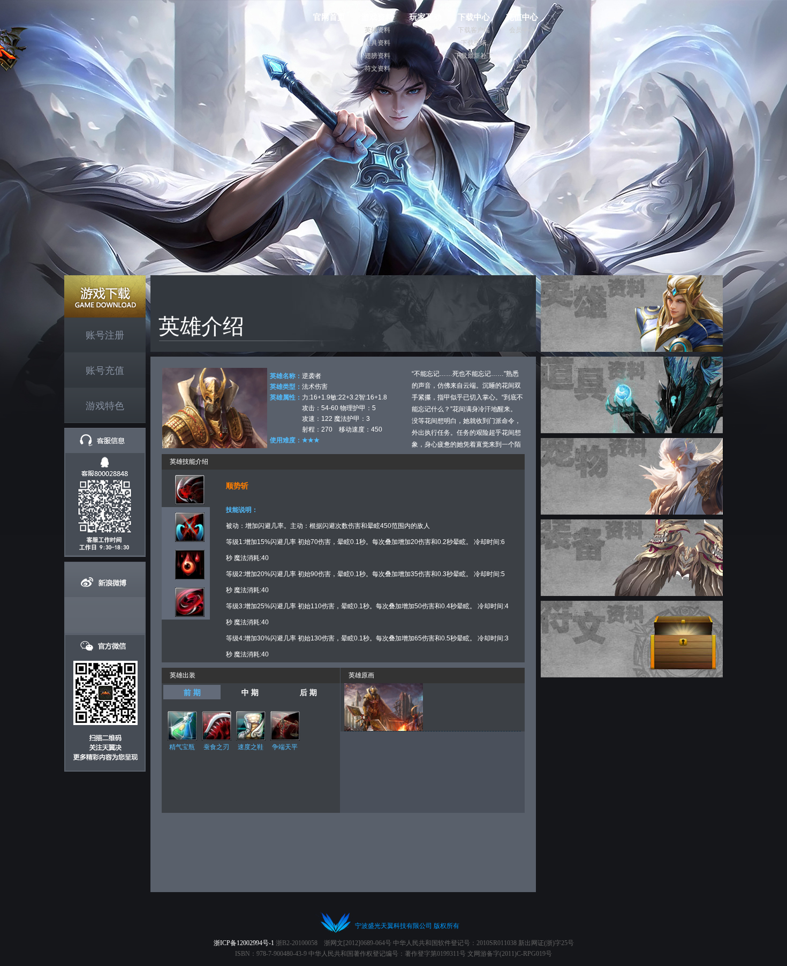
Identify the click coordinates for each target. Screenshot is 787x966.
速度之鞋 (250, 747)
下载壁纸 (474, 43)
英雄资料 (377, 30)
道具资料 (377, 43)
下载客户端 (474, 30)
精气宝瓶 (182, 747)
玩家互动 (426, 16)
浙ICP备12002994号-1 (244, 943)
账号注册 (105, 335)
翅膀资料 (377, 55)
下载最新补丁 (474, 55)
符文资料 (377, 68)
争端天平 (285, 747)
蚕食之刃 (216, 747)
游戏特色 (105, 406)
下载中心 (474, 16)
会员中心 (522, 30)
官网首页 (329, 16)
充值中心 (522, 16)
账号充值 (105, 370)
